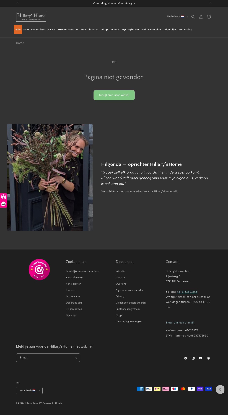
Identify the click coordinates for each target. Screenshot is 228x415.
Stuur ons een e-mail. (180, 322)
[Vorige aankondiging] (17, 3)
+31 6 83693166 (187, 291)
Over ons (121, 283)
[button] (193, 17)
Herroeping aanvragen (129, 321)
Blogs (119, 315)
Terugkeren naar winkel (114, 94)
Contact (120, 277)
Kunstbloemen (74, 277)
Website (120, 271)
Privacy (120, 296)
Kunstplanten (73, 283)
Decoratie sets (74, 302)
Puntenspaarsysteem (128, 308)
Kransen (70, 290)
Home (20, 43)
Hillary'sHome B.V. (33, 403)
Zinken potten (74, 308)
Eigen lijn (71, 315)
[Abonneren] (76, 357)
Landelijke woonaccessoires (82, 271)
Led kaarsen (73, 296)
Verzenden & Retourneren (131, 302)
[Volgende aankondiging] (211, 3)
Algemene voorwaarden (130, 290)
